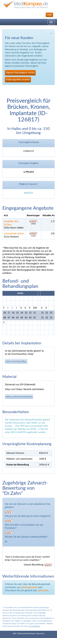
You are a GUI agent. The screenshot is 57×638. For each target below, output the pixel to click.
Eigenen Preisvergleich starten (20, 73)
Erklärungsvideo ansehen (18, 80)
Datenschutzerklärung (26, 633)
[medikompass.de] (28, 4)
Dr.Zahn (8, 225)
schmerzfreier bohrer (14, 234)
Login (49, 15)
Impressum (40, 633)
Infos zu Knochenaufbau (16, 361)
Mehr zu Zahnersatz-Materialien (19, 396)
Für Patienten (34, 626)
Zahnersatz (43, 591)
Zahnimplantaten (29, 587)
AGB (14, 633)
